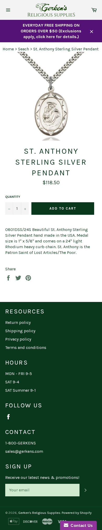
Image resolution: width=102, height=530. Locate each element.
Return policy (18, 322)
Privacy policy (18, 339)
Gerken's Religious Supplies (39, 513)
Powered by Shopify (77, 513)
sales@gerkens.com (24, 451)
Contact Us (80, 525)
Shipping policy (20, 330)
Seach (23, 48)
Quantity (12, 197)
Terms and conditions (25, 347)
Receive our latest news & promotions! (42, 477)
